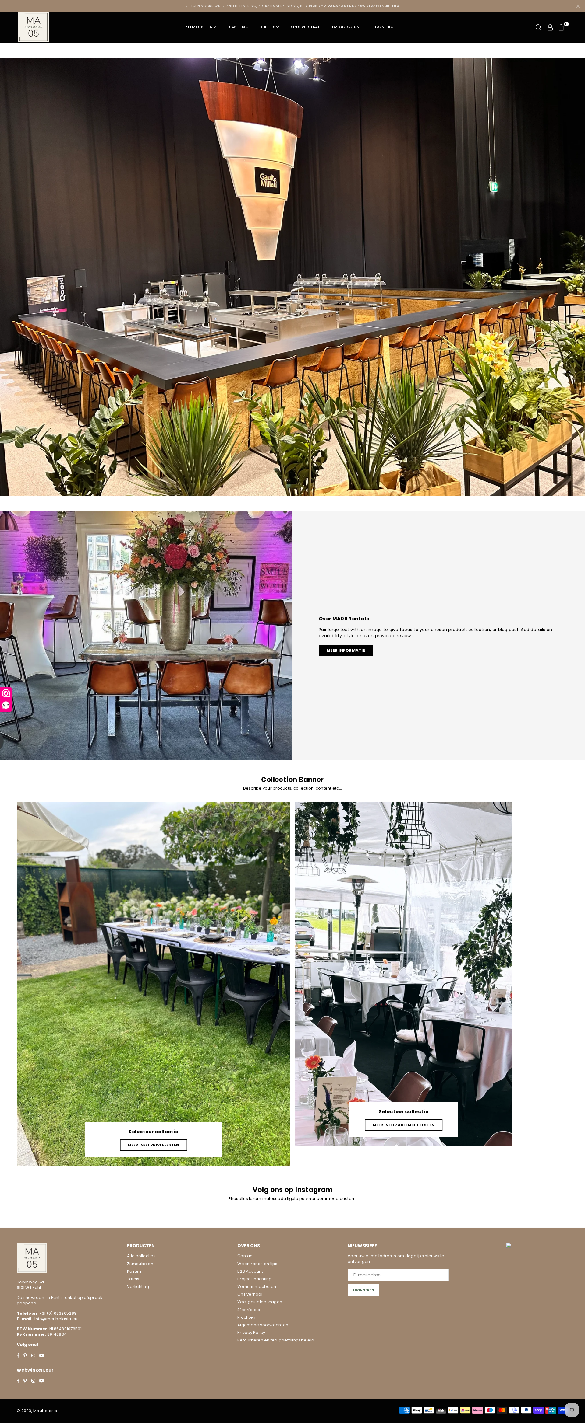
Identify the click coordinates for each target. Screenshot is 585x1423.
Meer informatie (346, 650)
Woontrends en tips (257, 1264)
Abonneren (363, 1290)
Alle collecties (141, 1256)
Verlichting (138, 1286)
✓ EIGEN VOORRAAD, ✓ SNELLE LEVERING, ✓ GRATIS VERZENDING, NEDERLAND (293, 5)
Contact (386, 27)
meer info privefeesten (153, 1145)
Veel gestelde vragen (259, 1302)
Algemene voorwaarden (262, 1325)
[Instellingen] (550, 27)
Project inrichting (254, 1279)
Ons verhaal (249, 1294)
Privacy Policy (251, 1332)
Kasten (236, 27)
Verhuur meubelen (256, 1286)
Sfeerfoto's (248, 1310)
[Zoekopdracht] (538, 27)
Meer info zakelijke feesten (403, 1125)
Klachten (246, 1317)
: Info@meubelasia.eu (54, 1319)
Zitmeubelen (199, 27)
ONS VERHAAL (305, 27)
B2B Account (347, 27)
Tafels (268, 27)
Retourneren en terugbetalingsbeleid (275, 1340)
